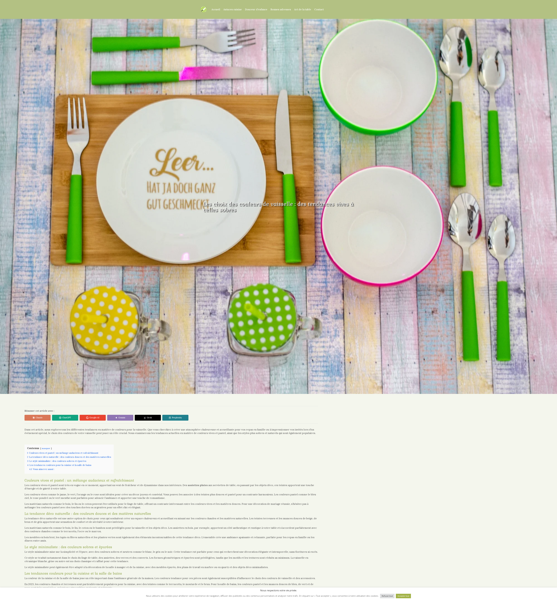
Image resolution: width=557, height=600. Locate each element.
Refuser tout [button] (387, 596)
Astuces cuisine (232, 9)
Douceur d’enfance (256, 9)
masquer (46, 448)
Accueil (215, 9)
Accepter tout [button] (403, 596)
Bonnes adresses (281, 9)
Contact (319, 9)
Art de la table (302, 9)
